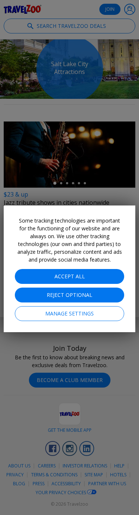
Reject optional (69, 294)
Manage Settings (69, 313)
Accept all (69, 276)
